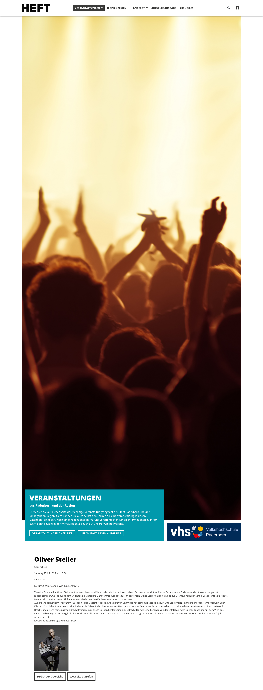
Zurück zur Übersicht (50, 676)
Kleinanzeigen (116, 8)
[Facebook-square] (237, 8)
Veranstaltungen (87, 8)
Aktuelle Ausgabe (163, 8)
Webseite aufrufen (81, 676)
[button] (228, 7)
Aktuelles (186, 8)
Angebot (139, 8)
